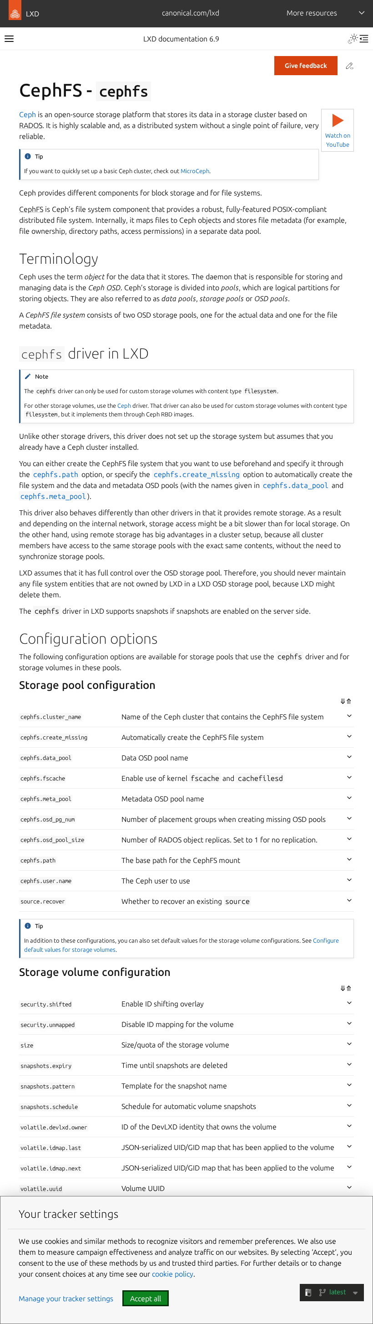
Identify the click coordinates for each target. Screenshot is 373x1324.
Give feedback (306, 65)
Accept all (145, 1298)
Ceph (27, 114)
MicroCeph (195, 171)
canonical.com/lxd (190, 13)
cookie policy (172, 1274)
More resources (312, 13)
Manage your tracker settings (66, 1298)
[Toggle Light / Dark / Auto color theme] (353, 38)
